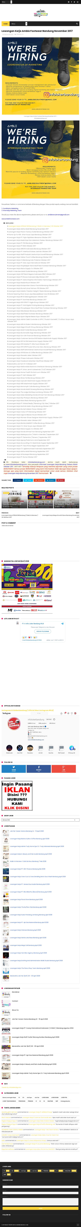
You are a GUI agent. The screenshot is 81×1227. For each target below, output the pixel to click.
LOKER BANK (45, 1097)
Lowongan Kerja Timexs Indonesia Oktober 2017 (25, 358)
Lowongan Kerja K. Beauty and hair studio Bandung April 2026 (31, 862)
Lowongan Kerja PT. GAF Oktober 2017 (22, 375)
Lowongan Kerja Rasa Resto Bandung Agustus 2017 (27, 400)
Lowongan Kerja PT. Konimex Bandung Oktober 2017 (27, 300)
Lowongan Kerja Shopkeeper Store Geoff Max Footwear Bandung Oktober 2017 (37, 266)
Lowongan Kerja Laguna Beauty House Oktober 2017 (27, 415)
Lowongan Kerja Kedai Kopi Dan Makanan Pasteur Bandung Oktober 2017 (35, 240)
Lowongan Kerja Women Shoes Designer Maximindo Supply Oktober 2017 (35, 417)
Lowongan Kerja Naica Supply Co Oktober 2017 (25, 268)
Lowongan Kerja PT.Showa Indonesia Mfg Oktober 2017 (28, 277)
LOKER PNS (64, 1097)
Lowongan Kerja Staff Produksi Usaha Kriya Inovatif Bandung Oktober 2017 (35, 254)
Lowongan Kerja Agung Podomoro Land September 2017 (29, 440)
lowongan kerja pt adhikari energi (40, 1112)
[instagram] (68, 2)
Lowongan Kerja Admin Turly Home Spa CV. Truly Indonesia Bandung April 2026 (37, 854)
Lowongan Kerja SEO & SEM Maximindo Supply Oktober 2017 (30, 341)
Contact (15, 1001)
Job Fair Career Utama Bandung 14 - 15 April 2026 (64, 503)
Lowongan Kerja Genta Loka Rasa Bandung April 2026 (13, 503)
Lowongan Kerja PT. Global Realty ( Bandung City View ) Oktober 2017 (33, 403)
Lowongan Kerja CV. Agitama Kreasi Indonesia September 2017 (31, 449)
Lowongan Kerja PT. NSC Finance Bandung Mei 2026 (27, 877)
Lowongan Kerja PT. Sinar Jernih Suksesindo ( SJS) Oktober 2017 (31, 369)
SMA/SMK (50, 1101)
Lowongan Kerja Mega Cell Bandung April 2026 (26, 953)
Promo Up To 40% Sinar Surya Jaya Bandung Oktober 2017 (29, 235)
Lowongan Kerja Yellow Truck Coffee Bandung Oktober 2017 (30, 257)
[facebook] (71, 2)
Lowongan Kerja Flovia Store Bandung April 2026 (26, 907)
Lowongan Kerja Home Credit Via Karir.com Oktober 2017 (29, 372)
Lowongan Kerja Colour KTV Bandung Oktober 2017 (27, 412)
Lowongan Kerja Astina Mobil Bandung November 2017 (28, 229)
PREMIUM (19, 34)
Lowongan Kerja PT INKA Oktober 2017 (22, 246)
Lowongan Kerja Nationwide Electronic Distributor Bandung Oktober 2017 (35, 367)
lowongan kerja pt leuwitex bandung (37, 1144)
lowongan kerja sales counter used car (44, 1135)
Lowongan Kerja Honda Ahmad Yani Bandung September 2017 (31, 432)
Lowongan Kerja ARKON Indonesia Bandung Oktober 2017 (29, 249)
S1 (22, 34)
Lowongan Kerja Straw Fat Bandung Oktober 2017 (26, 378)
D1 (19, 1097)
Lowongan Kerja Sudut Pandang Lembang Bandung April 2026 (31, 922)
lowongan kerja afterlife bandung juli (42, 1124)
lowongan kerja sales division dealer (41, 1121)
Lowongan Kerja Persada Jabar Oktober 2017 (24, 355)
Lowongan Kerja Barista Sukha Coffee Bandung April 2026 (29, 846)
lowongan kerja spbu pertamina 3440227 (40, 1149)
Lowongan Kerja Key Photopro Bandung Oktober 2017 (27, 398)
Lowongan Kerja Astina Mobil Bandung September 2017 (28, 451)
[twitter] (74, 2)
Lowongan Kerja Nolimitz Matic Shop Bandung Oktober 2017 (30, 406)
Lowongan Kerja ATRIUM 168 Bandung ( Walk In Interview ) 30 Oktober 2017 (35, 226)
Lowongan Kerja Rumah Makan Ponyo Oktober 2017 (27, 409)
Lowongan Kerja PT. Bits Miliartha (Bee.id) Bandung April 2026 (31, 899)
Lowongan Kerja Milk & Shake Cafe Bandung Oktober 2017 (29, 324)
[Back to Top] (77, 1224)
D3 (30, 493)
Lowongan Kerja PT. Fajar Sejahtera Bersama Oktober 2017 (29, 237)
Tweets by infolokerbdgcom (11, 1087)
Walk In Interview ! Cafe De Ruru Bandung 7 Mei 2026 (28, 869)
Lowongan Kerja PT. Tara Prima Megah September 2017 (28, 446)
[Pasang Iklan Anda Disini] (17, 810)
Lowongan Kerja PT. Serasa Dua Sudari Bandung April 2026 (30, 892)
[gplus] (77, 2)
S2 (40, 1101)
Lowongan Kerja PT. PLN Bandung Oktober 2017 (25, 243)
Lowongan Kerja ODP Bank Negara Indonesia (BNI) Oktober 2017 (31, 274)
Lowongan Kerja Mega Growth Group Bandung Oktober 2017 (30, 327)
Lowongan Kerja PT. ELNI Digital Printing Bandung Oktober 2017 (31, 305)
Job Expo (29, 1097)
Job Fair (37, 1097)
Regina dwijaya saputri (9, 1121)
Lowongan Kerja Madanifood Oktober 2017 (23, 283)
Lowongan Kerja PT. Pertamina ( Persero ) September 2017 (29, 437)
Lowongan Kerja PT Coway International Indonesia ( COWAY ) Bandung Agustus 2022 (42, 1028)
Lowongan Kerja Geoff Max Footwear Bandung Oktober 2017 (30, 314)
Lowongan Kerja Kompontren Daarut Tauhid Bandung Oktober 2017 (33, 285)
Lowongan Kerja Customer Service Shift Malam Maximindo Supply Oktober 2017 (37, 338)
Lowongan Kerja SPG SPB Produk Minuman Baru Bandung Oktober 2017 (34, 347)
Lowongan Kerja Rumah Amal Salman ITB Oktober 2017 (28, 288)
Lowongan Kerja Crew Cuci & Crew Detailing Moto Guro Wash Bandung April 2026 (38, 884)
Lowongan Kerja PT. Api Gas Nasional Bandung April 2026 (29, 930)
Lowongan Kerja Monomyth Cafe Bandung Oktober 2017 (28, 386)
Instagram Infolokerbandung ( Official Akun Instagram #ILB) (28, 710)
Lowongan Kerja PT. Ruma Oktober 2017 (22, 457)
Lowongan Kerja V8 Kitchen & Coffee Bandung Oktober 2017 (30, 352)
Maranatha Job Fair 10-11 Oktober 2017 (22, 364)
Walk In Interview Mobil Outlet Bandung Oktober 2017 (27, 271)
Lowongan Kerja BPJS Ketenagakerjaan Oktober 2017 (27, 297)
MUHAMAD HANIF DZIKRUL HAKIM (12, 1130)
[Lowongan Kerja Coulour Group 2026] (27, 613)
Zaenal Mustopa (7, 1144)
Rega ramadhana (8, 1149)
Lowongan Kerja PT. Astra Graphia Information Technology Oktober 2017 (34, 280)
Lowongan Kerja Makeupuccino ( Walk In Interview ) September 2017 (33, 434)
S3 (44, 1101)
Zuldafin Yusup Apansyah (10, 1135)
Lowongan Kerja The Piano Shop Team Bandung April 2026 (30, 976)
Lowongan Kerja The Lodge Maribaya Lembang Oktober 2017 (30, 392)
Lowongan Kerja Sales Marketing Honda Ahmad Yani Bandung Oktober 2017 (36, 395)
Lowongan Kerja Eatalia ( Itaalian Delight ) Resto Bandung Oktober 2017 (34, 291)
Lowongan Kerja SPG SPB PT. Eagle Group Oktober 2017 (28, 302)
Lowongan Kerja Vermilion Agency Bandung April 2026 (28, 961)
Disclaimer (15, 992)
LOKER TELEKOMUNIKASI (9, 1101)
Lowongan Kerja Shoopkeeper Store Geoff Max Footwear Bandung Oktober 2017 (37, 308)
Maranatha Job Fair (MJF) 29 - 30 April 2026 (40, 503)
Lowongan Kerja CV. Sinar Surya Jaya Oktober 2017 (27, 426)
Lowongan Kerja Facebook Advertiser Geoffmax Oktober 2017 (30, 361)
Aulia (3, 1140)
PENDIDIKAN (22, 1101)
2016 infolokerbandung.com (19, 1225)
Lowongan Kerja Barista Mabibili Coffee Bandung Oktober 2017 (31, 423)
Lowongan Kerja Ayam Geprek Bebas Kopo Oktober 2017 (28, 317)
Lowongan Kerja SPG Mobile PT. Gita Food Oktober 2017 (28, 344)
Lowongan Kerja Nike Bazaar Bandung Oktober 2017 (27, 311)
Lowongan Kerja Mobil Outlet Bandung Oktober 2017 (27, 330)
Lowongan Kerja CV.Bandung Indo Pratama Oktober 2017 (29, 260)
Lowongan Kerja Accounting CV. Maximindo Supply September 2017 (33, 443)
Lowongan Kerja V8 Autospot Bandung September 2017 (28, 454)
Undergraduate (65, 1101)
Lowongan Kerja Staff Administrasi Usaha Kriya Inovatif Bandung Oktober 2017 (37, 350)
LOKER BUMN (54, 1097)
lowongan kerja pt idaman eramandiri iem (36, 1117)
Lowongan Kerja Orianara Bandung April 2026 (25, 938)
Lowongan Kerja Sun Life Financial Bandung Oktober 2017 (29, 336)
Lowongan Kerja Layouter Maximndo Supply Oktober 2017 (29, 381)
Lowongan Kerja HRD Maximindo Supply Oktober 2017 (27, 384)
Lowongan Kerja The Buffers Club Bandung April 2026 (28, 915)
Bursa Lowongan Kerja (9, 1097)
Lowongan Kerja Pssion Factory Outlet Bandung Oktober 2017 (30, 232)
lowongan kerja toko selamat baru (46, 1130)
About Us (15, 1010)
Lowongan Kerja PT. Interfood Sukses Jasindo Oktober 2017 (29, 251)
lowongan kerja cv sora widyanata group (31, 1140)
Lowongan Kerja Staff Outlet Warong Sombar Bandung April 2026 (35, 1037)
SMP (57, 1101)
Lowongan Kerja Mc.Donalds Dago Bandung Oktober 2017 (29, 333)
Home (6, 24)
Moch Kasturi (6, 1117)
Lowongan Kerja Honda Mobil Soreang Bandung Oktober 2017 (31, 389)
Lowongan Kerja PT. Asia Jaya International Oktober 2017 (29, 263)
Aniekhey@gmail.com (9, 1112)
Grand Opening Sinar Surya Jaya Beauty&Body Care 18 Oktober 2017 (33, 294)
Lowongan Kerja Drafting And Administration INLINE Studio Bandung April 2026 (36, 968)
